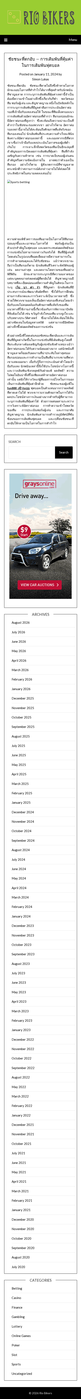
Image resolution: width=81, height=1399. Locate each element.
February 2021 (22, 1200)
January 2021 (21, 1210)
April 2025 (19, 774)
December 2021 (23, 1125)
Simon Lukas (40, 79)
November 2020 (23, 1229)
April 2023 (19, 1001)
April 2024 (19, 888)
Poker (16, 1345)
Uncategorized (22, 1373)
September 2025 (23, 727)
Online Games (21, 1336)
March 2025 (20, 784)
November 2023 (23, 935)
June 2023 (19, 982)
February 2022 (22, 1106)
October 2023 (21, 945)
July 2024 (18, 859)
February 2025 (22, 793)
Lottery (17, 1326)
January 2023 (21, 1030)
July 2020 (18, 1267)
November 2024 (23, 821)
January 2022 (21, 1115)
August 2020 (21, 1257)
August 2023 (21, 964)
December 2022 (23, 1039)
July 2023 (18, 973)
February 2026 (22, 679)
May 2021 (19, 1172)
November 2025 (23, 708)
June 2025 (19, 755)
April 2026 (19, 660)
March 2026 (20, 670)
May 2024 (19, 878)
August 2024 (21, 850)
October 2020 (21, 1238)
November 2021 (23, 1134)
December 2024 (23, 812)
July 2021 (18, 1153)
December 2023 (23, 926)
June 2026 (19, 641)
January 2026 (21, 689)
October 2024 (21, 831)
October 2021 (21, 1144)
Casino (16, 1298)
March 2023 (20, 1011)
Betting (17, 1288)
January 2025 (21, 802)
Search (15, 442)
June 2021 (19, 1163)
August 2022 (21, 1077)
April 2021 (19, 1181)
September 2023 (23, 954)
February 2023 (22, 1020)
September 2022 (23, 1068)
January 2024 (21, 916)
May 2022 (19, 1087)
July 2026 (18, 632)
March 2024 (20, 897)
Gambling (18, 1317)
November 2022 (23, 1049)
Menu (73, 40)
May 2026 (19, 651)
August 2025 (21, 736)
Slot (14, 1355)
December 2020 (23, 1219)
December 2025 (23, 698)
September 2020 (23, 1248)
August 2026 (21, 622)
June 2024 (19, 869)
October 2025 (21, 717)
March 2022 (20, 1096)
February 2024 (22, 907)
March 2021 (20, 1191)
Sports (16, 1364)
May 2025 (19, 765)
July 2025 (18, 746)
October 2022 (21, 1058)
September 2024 (23, 840)
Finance (17, 1307)
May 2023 (19, 992)
